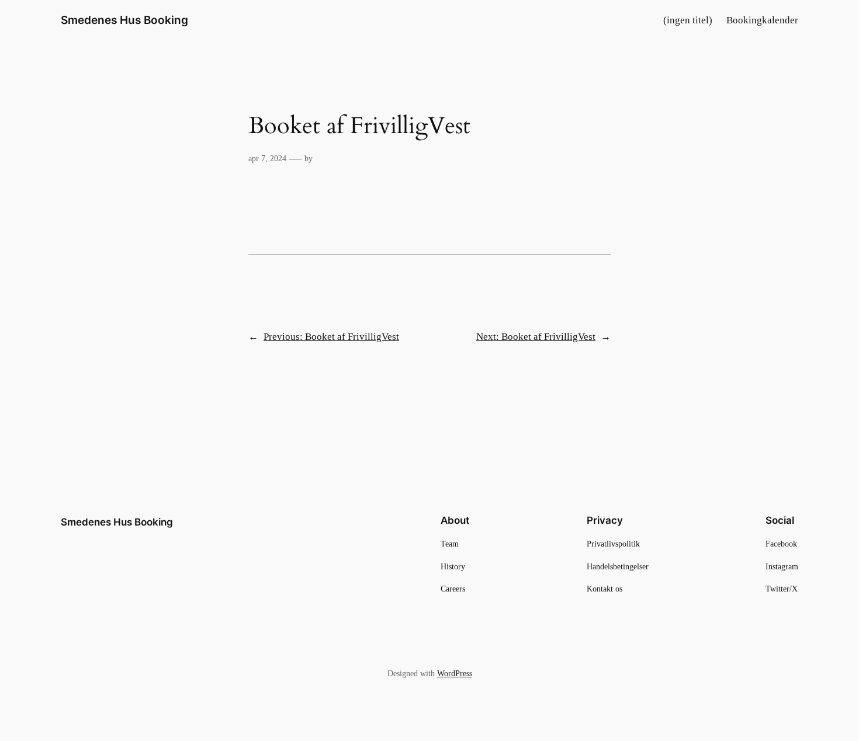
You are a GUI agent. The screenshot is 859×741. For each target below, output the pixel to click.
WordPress (454, 673)
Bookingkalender (762, 20)
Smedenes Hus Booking (124, 20)
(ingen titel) (687, 20)
